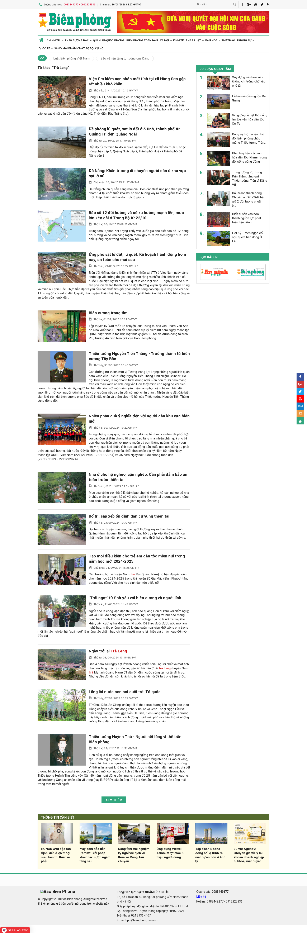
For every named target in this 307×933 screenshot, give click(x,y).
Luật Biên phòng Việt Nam (71, 58)
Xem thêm (114, 800)
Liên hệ (201, 896)
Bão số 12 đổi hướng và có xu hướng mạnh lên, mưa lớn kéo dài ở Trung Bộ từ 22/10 (136, 215)
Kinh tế (178, 40)
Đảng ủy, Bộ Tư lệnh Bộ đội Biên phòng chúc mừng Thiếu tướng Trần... (249, 138)
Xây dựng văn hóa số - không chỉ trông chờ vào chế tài (248, 81)
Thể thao (228, 40)
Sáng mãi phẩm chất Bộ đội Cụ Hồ (78, 48)
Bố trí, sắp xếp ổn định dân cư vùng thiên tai (129, 516)
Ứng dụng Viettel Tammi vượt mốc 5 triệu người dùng (170, 853)
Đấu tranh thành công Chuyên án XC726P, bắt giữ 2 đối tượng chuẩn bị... (248, 199)
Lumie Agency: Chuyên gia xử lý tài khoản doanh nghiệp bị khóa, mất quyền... (249, 855)
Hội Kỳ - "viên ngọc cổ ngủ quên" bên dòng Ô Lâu (247, 237)
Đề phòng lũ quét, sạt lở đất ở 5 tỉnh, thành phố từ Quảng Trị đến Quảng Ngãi (134, 132)
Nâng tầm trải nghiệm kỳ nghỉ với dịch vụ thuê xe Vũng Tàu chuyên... (133, 855)
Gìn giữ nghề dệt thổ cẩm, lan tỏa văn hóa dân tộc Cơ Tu (249, 119)
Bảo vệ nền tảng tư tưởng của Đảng (124, 58)
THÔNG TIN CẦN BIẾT (58, 817)
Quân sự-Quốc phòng (108, 40)
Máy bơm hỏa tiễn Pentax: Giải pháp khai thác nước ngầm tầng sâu (95, 855)
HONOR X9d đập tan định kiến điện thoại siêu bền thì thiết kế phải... (56, 855)
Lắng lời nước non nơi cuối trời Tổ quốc (125, 691)
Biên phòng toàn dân (142, 40)
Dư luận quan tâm (215, 69)
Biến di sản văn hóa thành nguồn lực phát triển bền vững (246, 218)
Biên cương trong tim (108, 312)
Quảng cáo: (212, 891)
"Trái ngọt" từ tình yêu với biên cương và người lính (135, 597)
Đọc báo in (208, 257)
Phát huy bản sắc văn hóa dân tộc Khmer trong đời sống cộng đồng (249, 157)
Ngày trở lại (108, 651)
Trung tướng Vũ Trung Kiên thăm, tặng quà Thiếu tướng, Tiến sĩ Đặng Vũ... (249, 178)
